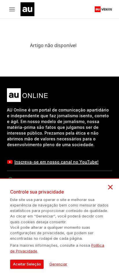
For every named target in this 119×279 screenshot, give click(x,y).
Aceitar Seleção (27, 264)
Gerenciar (58, 264)
